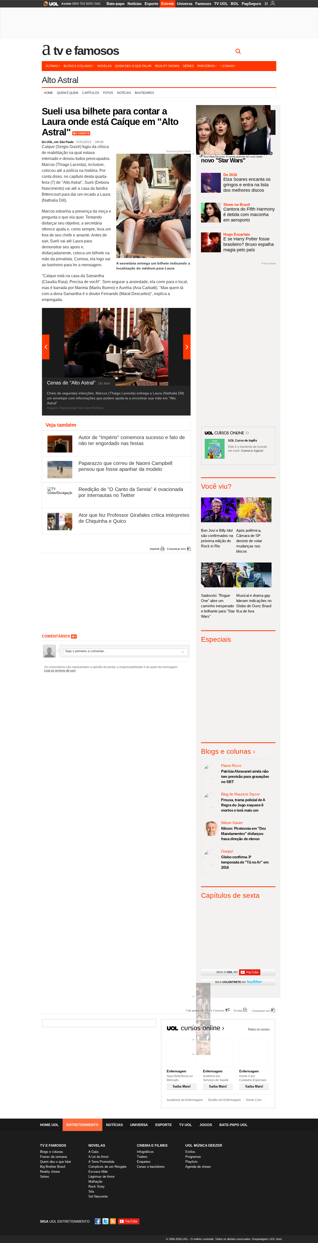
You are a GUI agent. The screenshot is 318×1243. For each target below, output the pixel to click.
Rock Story (96, 1186)
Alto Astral (60, 80)
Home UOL (49, 1125)
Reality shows (167, 66)
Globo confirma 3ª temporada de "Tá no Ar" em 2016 (244, 862)
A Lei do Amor (98, 1157)
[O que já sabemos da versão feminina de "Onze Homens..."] (203, 1011)
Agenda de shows (198, 1166)
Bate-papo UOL (233, 1125)
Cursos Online (229, 433)
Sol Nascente (98, 1196)
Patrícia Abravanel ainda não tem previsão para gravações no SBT (245, 776)
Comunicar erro (176, 548)
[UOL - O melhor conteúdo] (49, 5)
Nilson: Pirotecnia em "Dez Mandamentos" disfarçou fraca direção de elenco (243, 833)
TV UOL (221, 3)
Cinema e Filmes (152, 1145)
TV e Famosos (86, 50)
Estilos (190, 1152)
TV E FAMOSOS (53, 1145)
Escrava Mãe (98, 1171)
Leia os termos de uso (60, 670)
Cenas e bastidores (151, 1166)
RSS (113, 1221)
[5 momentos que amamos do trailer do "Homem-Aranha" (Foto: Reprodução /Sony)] (203, 996)
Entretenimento (82, 1125)
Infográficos (145, 1152)
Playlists (191, 1162)
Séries (188, 66)
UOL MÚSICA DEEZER (203, 1145)
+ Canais (227, 66)
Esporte (151, 3)
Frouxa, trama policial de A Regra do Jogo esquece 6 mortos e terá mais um (243, 805)
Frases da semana (53, 1157)
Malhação (95, 1181)
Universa (184, 3)
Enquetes (144, 1162)
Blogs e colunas (78, 66)
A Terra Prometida (101, 1162)
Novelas (104, 66)
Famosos (203, 3)
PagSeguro (251, 3)
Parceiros (206, 66)
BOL (235, 3)
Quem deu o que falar (133, 66)
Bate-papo (115, 3)
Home (48, 93)
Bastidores (144, 93)
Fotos (108, 93)
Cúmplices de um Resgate (107, 1166)
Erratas (238, 1010)
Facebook (98, 1221)
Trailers (142, 1157)
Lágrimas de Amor (101, 1176)
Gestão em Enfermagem (224, 1100)
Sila (91, 1191)
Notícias (134, 3)
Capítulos (90, 93)
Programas (193, 1157)
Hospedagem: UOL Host (267, 1239)
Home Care (254, 1100)
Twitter (106, 1221)
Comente (83, 133)
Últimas (51, 66)
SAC (98, 3)
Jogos (205, 1125)
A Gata (93, 1152)
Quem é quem (67, 93)
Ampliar (174, 314)
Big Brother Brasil (52, 1166)
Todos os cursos (259, 1029)
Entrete (167, 3)
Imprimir (154, 548)
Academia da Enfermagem (185, 1100)
